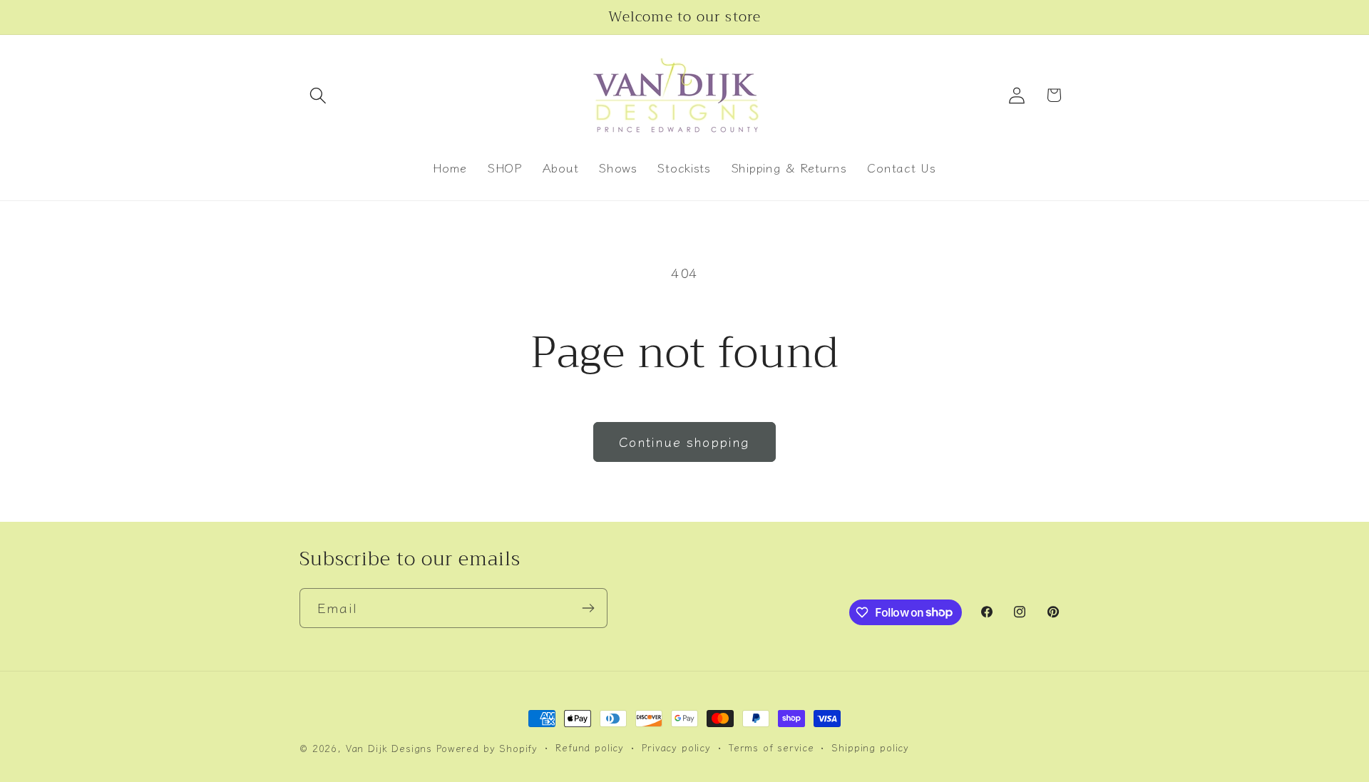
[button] (318, 95)
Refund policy (589, 747)
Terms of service (771, 747)
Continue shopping (684, 441)
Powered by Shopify (487, 748)
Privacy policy (676, 747)
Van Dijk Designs (389, 748)
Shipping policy (870, 747)
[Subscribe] (588, 608)
